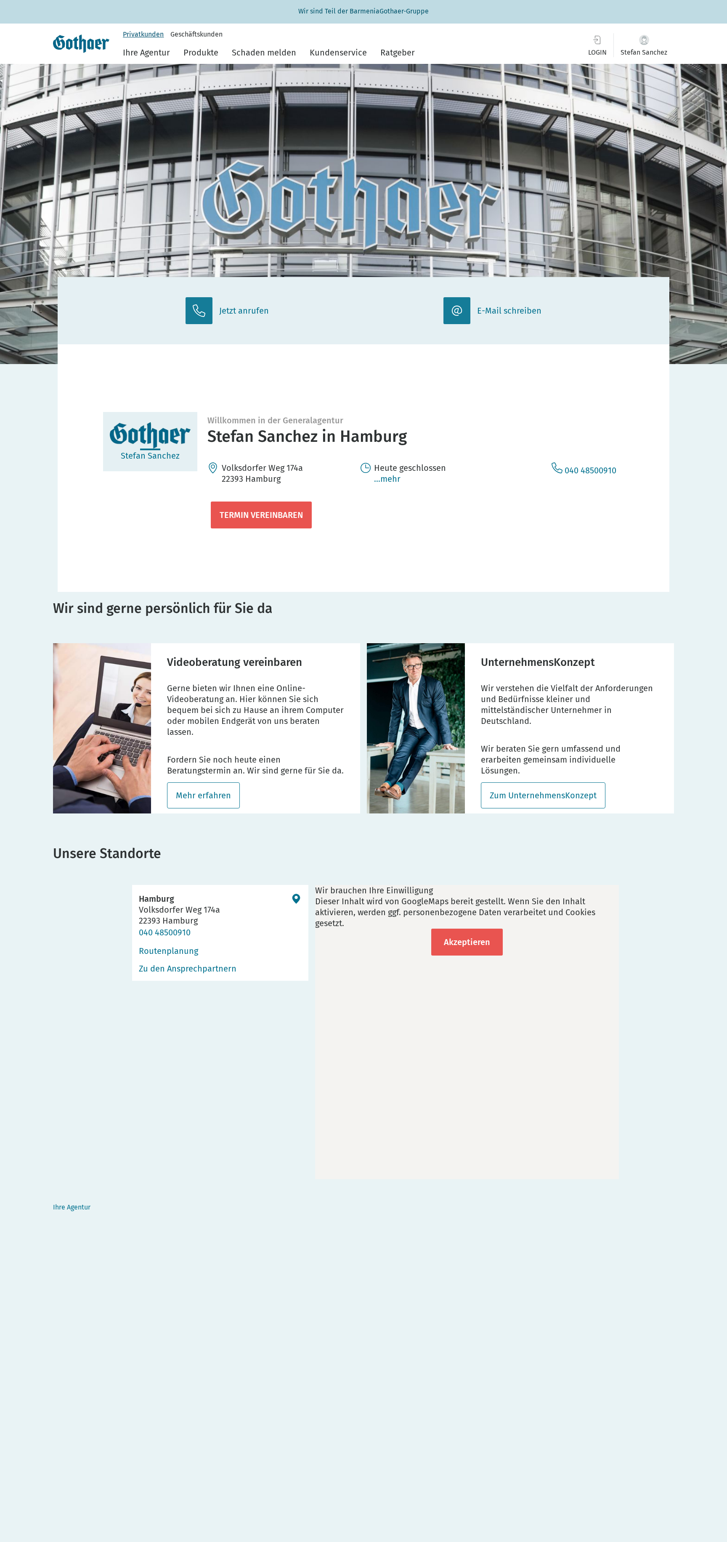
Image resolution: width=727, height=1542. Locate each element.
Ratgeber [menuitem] (397, 53)
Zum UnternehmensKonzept (543, 795)
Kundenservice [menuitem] (338, 53)
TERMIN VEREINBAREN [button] (261, 515)
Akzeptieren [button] (467, 942)
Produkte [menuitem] (200, 53)
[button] (644, 45)
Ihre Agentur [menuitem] (146, 53)
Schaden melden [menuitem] (264, 53)
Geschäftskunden (196, 34)
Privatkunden (143, 34)
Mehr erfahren (203, 795)
